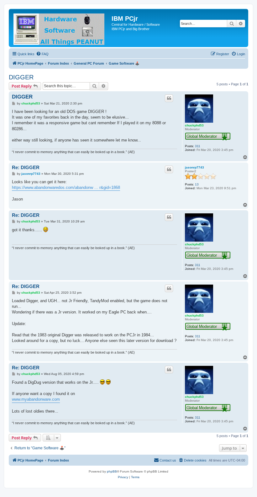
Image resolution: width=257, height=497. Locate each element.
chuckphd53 (194, 125)
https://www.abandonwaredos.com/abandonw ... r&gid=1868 (66, 187)
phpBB (112, 471)
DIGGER (21, 77)
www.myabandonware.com (36, 399)
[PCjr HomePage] (61, 27)
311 (197, 146)
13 (197, 184)
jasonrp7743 (194, 167)
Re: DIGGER (25, 167)
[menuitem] (42, 54)
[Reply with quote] (169, 98)
